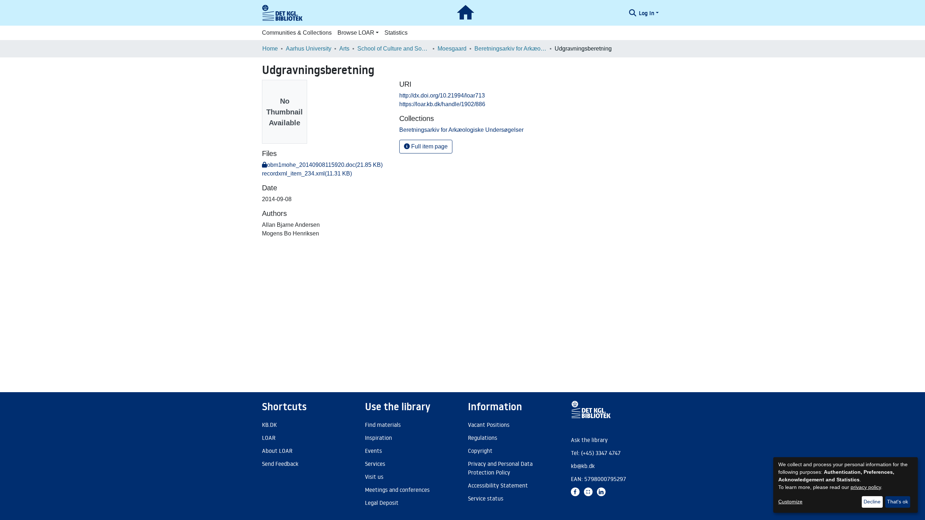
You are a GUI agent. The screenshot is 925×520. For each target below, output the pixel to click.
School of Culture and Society (393, 49)
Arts (344, 49)
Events (373, 450)
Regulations (482, 437)
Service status (485, 498)
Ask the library (589, 439)
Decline (872, 501)
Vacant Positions (488, 424)
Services (375, 463)
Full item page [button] (429, 146)
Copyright (480, 450)
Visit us (374, 476)
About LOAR (277, 450)
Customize (790, 501)
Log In (646, 13)
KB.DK (269, 424)
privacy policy (866, 487)
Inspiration (378, 437)
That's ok (897, 501)
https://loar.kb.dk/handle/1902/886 (442, 104)
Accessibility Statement (498, 485)
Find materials (383, 424)
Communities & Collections (297, 33)
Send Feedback (280, 463)
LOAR (268, 437)
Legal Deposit (382, 502)
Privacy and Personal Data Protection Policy (500, 468)
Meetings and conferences (397, 489)
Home (270, 49)
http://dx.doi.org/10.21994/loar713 (442, 95)
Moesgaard (452, 49)
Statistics (396, 33)
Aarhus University (308, 49)
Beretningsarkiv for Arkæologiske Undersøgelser (510, 49)
